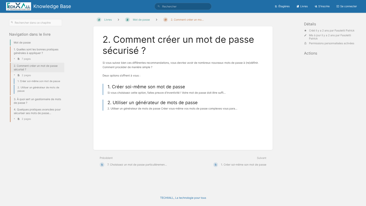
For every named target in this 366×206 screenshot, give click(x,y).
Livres (304, 6)
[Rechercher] (158, 6)
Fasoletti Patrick (345, 30)
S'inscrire (324, 6)
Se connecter (348, 6)
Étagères (284, 6)
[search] (183, 6)
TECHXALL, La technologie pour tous (183, 197)
